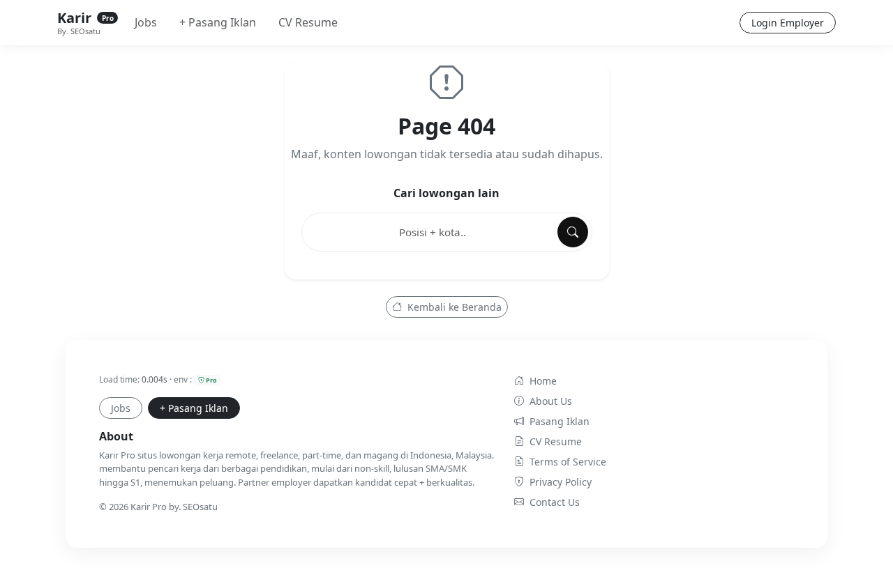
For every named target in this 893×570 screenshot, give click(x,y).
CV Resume (308, 22)
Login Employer (787, 22)
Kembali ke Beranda (453, 307)
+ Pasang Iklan (217, 22)
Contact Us (555, 502)
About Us (551, 401)
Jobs (146, 22)
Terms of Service (568, 461)
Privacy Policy (561, 481)
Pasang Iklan (560, 421)
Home (543, 380)
